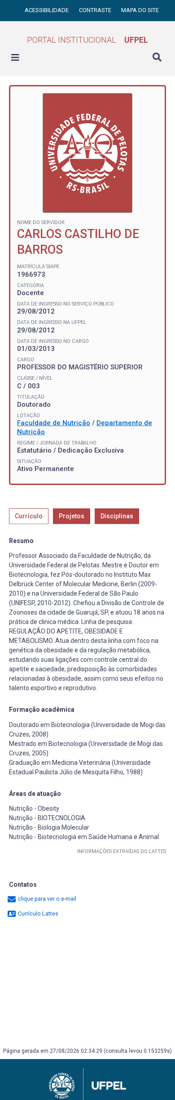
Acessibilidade (47, 10)
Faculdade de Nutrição (53, 423)
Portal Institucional (87, 40)
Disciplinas (117, 516)
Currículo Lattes (37, 913)
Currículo (29, 516)
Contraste (96, 10)
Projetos (71, 516)
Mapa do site (140, 10)
